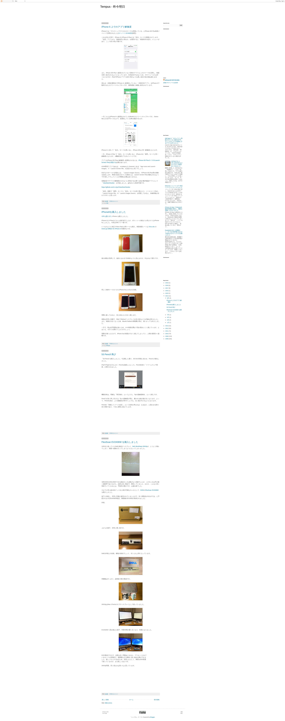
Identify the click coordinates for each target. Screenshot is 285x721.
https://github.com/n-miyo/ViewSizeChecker (116, 187)
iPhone (108, 345)
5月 (168, 317)
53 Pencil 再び (109, 354)
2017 (167, 288)
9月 (168, 298)
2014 (167, 296)
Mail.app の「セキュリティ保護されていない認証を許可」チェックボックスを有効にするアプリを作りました (173, 141)
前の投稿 (156, 699)
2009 (167, 336)
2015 (167, 293)
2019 (167, 283)
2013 (167, 326)
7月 (168, 314)
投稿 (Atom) (108, 703)
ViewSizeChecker (108, 183)
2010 (167, 333)
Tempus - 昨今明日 (112, 6)
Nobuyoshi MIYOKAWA (172, 80)
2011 (167, 331)
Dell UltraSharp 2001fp (139, 446)
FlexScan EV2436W (152, 490)
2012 (167, 328)
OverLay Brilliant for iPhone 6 (111, 229)
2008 (167, 339)
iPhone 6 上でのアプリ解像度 (116, 27)
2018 (167, 285)
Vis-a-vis (152, 226)
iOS (107, 203)
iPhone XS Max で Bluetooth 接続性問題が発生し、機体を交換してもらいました (173, 209)
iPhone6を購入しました (114, 212)
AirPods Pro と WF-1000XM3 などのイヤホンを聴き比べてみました (177, 164)
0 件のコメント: (114, 201)
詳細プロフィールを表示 (170, 82)
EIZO (142, 490)
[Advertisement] (169, 110)
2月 (168, 320)
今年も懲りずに (107, 216)
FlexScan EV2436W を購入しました (120, 442)
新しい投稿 (105, 699)
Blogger (152, 717)
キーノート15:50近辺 (125, 33)
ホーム (131, 699)
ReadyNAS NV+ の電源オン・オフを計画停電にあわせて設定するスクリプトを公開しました (173, 233)
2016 (167, 290)
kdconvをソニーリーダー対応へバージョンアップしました (174, 186)
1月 (168, 322)
